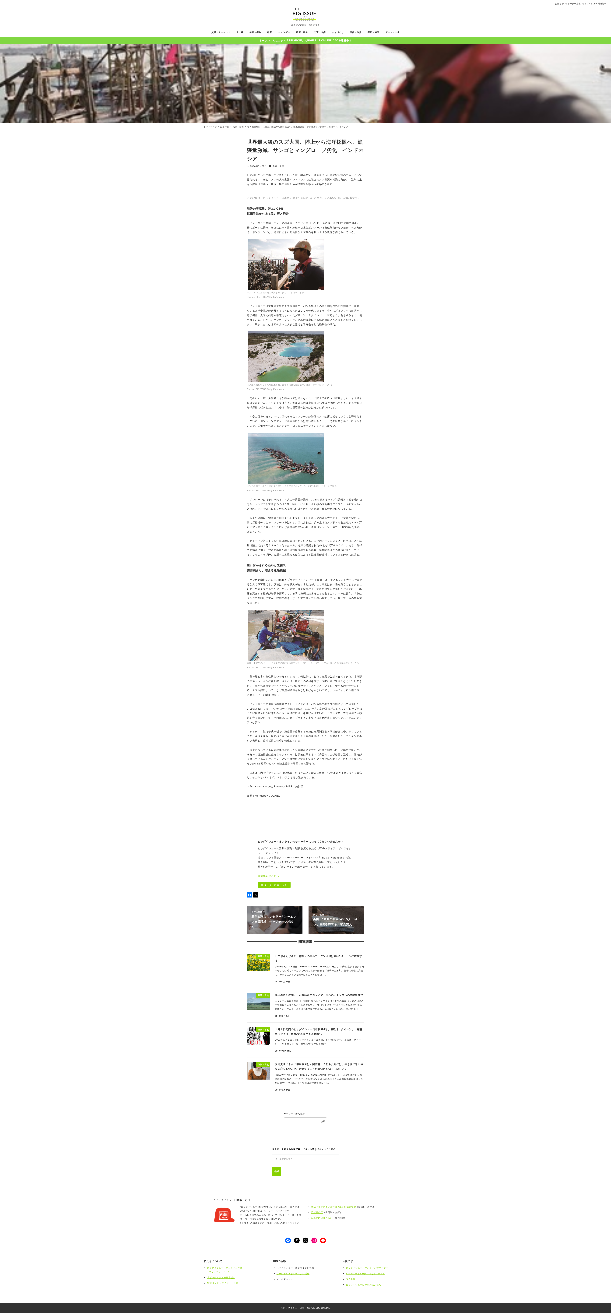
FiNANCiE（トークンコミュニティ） (365, 1273)
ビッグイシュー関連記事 (594, 3)
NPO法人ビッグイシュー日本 (222, 1283)
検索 (323, 1121)
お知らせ (559, 3)
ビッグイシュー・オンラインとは (224, 1267)
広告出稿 (350, 1279)
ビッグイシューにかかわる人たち (363, 1284)
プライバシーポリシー (220, 1271)
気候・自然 (278, 166)
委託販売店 (317, 1212)
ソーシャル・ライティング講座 (293, 1273)
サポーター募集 (573, 3)
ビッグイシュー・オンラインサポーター (367, 1267)
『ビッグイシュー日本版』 (221, 1277)
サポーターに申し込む (274, 885)
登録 (276, 1171)
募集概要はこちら (268, 876)
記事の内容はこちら (321, 1217)
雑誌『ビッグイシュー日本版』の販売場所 (333, 1206)
